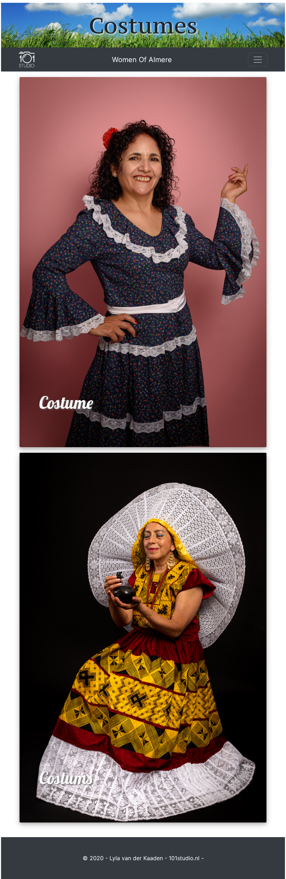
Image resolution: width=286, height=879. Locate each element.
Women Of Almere (142, 59)
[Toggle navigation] (258, 60)
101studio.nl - (186, 858)
